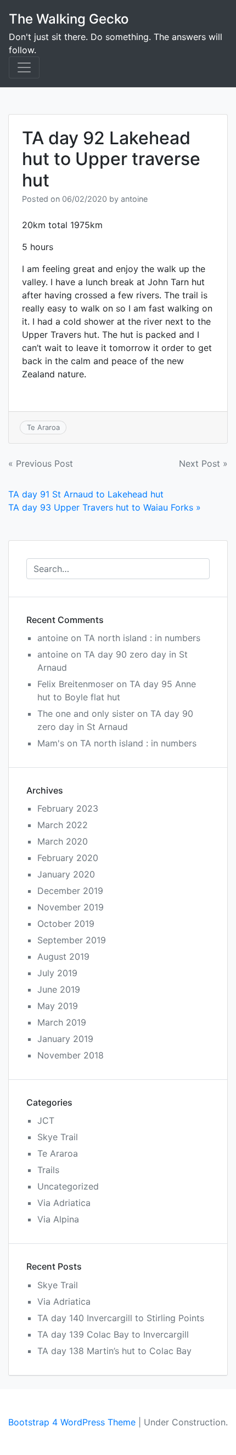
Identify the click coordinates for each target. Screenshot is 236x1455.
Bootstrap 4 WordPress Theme (72, 1422)
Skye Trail (57, 1136)
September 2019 (71, 940)
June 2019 (58, 989)
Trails (48, 1169)
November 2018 (70, 1055)
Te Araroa (43, 427)
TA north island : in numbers (142, 637)
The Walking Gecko (68, 19)
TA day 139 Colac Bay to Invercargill (113, 1334)
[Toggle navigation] (24, 67)
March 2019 (61, 1022)
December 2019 (70, 890)
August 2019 (63, 956)
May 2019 (57, 1005)
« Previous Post (40, 463)
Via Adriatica (64, 1202)
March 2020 (62, 841)
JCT (45, 1120)
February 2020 (67, 857)
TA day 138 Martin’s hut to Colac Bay (114, 1350)
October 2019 (65, 923)
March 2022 (62, 824)
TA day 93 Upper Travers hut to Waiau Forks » (104, 507)
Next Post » (203, 463)
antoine (134, 198)
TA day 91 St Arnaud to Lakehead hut (86, 494)
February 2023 (67, 808)
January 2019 (65, 1038)
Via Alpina (58, 1219)
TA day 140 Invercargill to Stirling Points (120, 1317)
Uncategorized (68, 1186)
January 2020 (66, 874)
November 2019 (70, 907)
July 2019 (57, 972)
